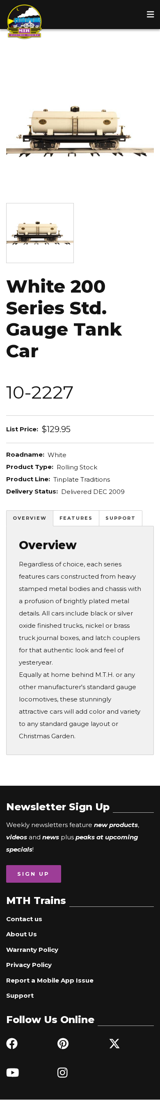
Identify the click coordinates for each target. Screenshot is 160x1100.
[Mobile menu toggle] (150, 14)
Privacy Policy (29, 965)
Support (120, 518)
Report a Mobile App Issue (50, 980)
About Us (21, 934)
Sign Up (33, 873)
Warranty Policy (32, 949)
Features (76, 518)
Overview (30, 518)
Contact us (24, 919)
